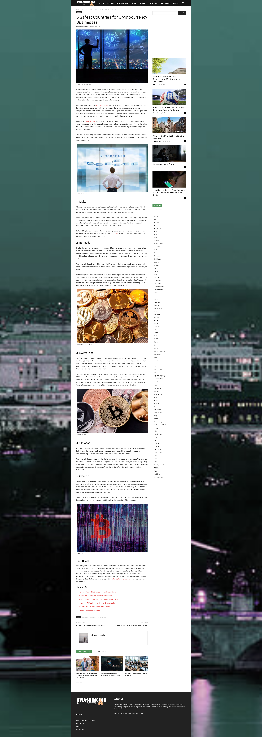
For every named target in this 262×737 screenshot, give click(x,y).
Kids (155, 363)
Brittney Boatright (83, 26)
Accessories (158, 210)
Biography (157, 228)
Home (78, 9)
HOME (101, 3)
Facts (155, 293)
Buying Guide (158, 244)
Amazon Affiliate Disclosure (85, 720)
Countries (92, 617)
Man (155, 385)
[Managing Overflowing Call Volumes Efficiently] (136, 663)
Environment (158, 290)
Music (156, 406)
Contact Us (80, 723)
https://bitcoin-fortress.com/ (122, 579)
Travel (175, 3)
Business (110, 3)
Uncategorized (159, 465)
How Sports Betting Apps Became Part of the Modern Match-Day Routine (168, 192)
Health (143, 3)
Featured (157, 302)
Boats (156, 237)
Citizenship (157, 262)
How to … (157, 357)
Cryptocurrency (102, 617)
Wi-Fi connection (102, 105)
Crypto (156, 271)
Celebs (156, 253)
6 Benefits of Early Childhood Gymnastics (90, 625)
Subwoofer (157, 443)
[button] (183, 3)
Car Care (157, 247)
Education (157, 280)
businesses (85, 617)
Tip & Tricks (158, 453)
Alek (153, 84)
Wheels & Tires (159, 477)
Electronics (157, 284)
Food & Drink (158, 308)
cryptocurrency (89, 121)
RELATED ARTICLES (84, 652)
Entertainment (122, 3)
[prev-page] (77, 681)
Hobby (156, 345)
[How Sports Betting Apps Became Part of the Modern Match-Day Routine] (169, 179)
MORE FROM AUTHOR (100, 652)
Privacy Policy (80, 729)
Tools (155, 459)
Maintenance (158, 382)
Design (156, 274)
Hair (155, 336)
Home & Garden (159, 351)
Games (156, 320)
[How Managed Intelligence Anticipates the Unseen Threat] (112, 663)
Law (155, 366)
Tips (155, 456)
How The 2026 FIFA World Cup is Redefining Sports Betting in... (168, 108)
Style (155, 440)
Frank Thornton (156, 141)
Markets (156, 391)
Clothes (156, 265)
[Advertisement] (169, 36)
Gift (155, 330)
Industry (156, 360)
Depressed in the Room (163, 164)
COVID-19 (157, 268)
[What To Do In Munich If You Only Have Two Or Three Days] (169, 125)
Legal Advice (158, 370)
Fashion (156, 299)
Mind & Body (158, 394)
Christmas (157, 259)
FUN (155, 311)
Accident (157, 213)
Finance (156, 305)
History (156, 342)
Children (157, 256)
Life (155, 373)
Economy (157, 277)
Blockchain (115, 234)
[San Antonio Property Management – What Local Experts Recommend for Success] (87, 663)
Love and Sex (158, 379)
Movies (156, 400)
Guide (156, 333)
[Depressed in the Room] (169, 153)
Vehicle (156, 468)
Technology (165, 3)
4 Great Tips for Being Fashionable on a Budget (131, 625)
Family (156, 296)
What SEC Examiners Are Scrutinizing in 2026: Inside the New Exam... (166, 79)
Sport (155, 437)
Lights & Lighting (159, 376)
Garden (156, 327)
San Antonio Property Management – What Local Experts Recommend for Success (87, 675)
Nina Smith (155, 113)
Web (155, 471)
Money (156, 397)
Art (155, 219)
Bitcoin (156, 231)
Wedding (157, 474)
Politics (156, 419)
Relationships (158, 422)
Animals (156, 216)
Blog (155, 234)
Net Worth (153, 3)
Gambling (157, 317)
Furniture (157, 314)
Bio (155, 225)
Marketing (157, 388)
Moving (156, 403)
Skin (155, 431)
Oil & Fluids (158, 413)
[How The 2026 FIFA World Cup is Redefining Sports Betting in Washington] (169, 97)
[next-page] (81, 681)
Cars (155, 250)
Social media (158, 434)
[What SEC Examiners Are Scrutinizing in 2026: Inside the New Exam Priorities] (169, 66)
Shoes (156, 428)
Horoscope (157, 354)
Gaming (134, 3)
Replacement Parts (160, 425)
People (156, 416)
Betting (156, 222)
